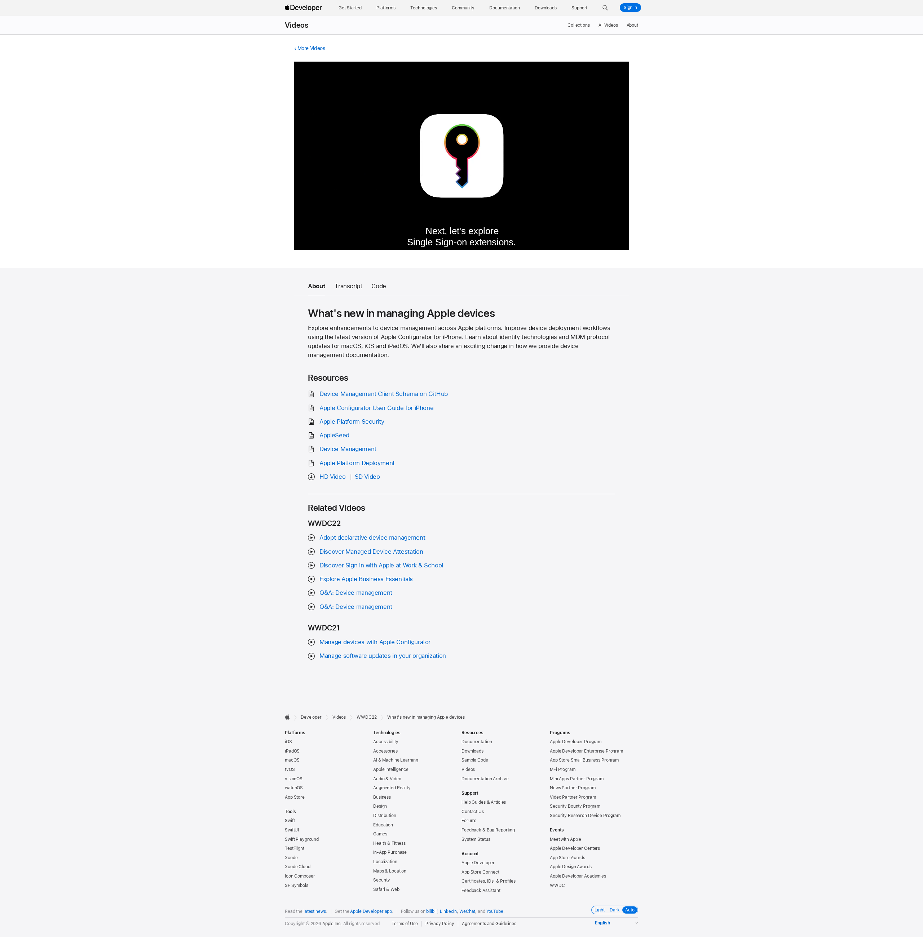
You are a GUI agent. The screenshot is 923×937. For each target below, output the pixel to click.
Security (381, 880)
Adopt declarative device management (372, 537)
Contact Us (473, 811)
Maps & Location (389, 871)
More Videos (311, 48)
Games (380, 833)
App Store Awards (567, 857)
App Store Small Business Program (584, 760)
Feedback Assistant (481, 890)
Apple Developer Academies (578, 876)
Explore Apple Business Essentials (366, 579)
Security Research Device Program (585, 815)
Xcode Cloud (297, 866)
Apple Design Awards (571, 866)
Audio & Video (387, 778)
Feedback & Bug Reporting (488, 830)
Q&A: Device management (355, 592)
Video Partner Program (573, 797)
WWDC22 (366, 717)
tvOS (290, 769)
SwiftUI (292, 830)
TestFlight (294, 848)
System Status (476, 839)
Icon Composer (300, 876)
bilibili (431, 911)
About (632, 25)
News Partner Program (573, 787)
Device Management (347, 448)
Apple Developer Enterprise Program (586, 751)
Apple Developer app (371, 911)
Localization (385, 861)
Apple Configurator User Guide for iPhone (376, 407)
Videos (296, 25)
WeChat (467, 911)
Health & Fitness (389, 843)
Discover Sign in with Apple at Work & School (381, 565)
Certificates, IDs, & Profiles (489, 881)
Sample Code (475, 760)
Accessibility (385, 741)
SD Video (367, 476)
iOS (288, 741)
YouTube (494, 911)
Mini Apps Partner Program (577, 778)
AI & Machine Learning (395, 760)
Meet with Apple (565, 839)
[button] (605, 8)
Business (382, 797)
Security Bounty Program (575, 806)
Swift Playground (302, 839)
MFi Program (562, 769)
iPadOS (292, 751)
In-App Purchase (390, 852)
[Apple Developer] (304, 8)
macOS (292, 760)
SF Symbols (296, 885)
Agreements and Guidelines (489, 923)
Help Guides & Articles (484, 802)
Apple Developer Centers (575, 848)
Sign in (630, 7)
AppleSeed (334, 435)
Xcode (291, 857)
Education (383, 824)
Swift (290, 820)
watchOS (294, 787)
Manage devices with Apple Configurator (374, 642)
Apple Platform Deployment (357, 463)
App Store (295, 797)
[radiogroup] (614, 910)
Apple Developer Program (575, 741)
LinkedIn (448, 911)
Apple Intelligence (390, 769)
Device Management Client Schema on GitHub (383, 393)
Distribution (384, 815)
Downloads (472, 751)
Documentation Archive (485, 778)
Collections (579, 25)
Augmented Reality (392, 787)
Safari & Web (386, 889)
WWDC (557, 885)
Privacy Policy (439, 923)
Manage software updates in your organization (382, 655)
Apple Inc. (332, 923)
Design (380, 806)
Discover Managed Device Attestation (371, 551)
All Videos (608, 25)
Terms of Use (405, 923)
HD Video (332, 476)
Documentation (477, 741)
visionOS (293, 778)
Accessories (385, 751)
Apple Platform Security (351, 421)
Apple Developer (478, 862)
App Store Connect (480, 872)
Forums (469, 820)
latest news (315, 911)
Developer (311, 717)
